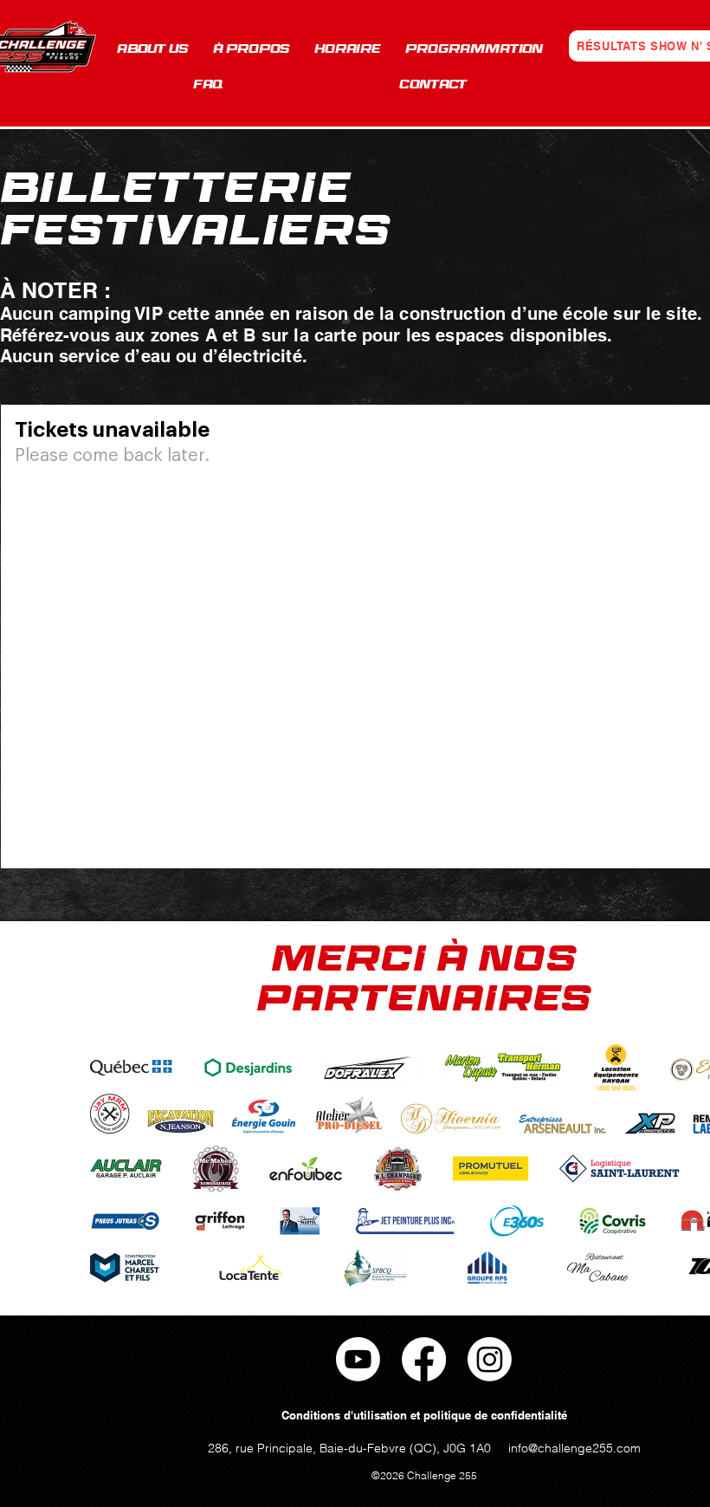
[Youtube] (358, 1359)
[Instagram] (490, 1359)
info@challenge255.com (574, 1448)
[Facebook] (424, 1359)
